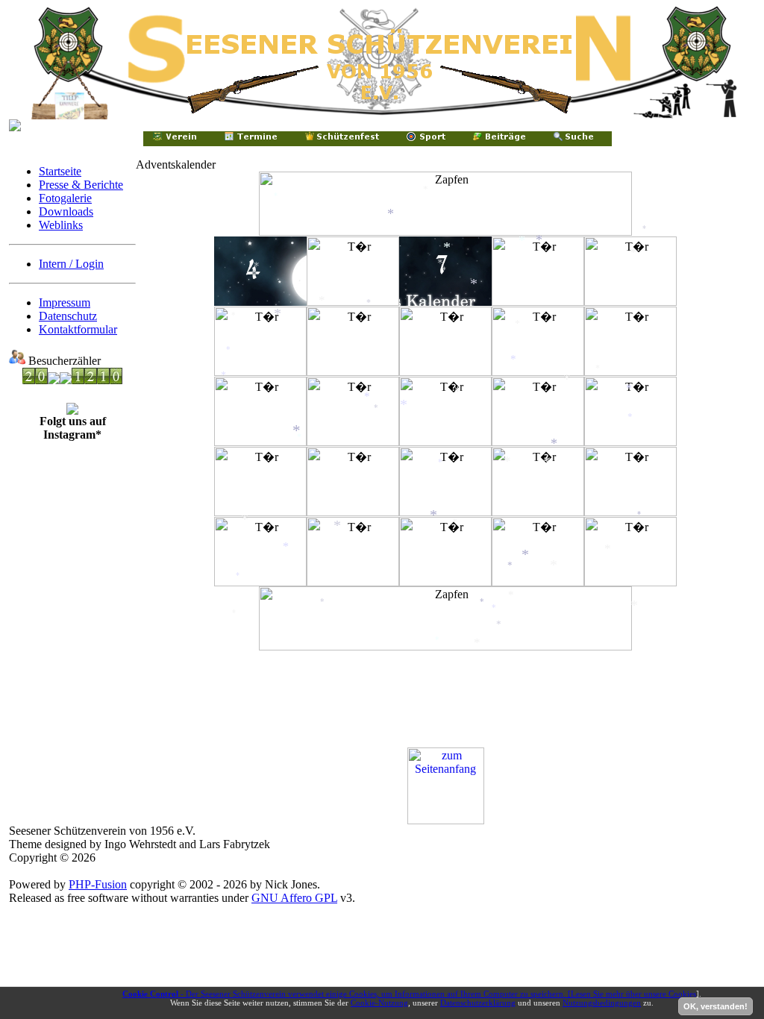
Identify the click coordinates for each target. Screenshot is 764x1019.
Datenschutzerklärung (478, 1002)
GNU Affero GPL (294, 897)
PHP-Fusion (98, 884)
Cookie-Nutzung (379, 1002)
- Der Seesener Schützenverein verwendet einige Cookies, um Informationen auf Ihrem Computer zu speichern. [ (346, 993)
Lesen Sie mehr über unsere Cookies (633, 993)
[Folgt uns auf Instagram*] (72, 410)
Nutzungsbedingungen (602, 1002)
